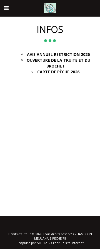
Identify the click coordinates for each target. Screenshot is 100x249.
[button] (6, 8)
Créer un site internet (67, 243)
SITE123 (42, 243)
